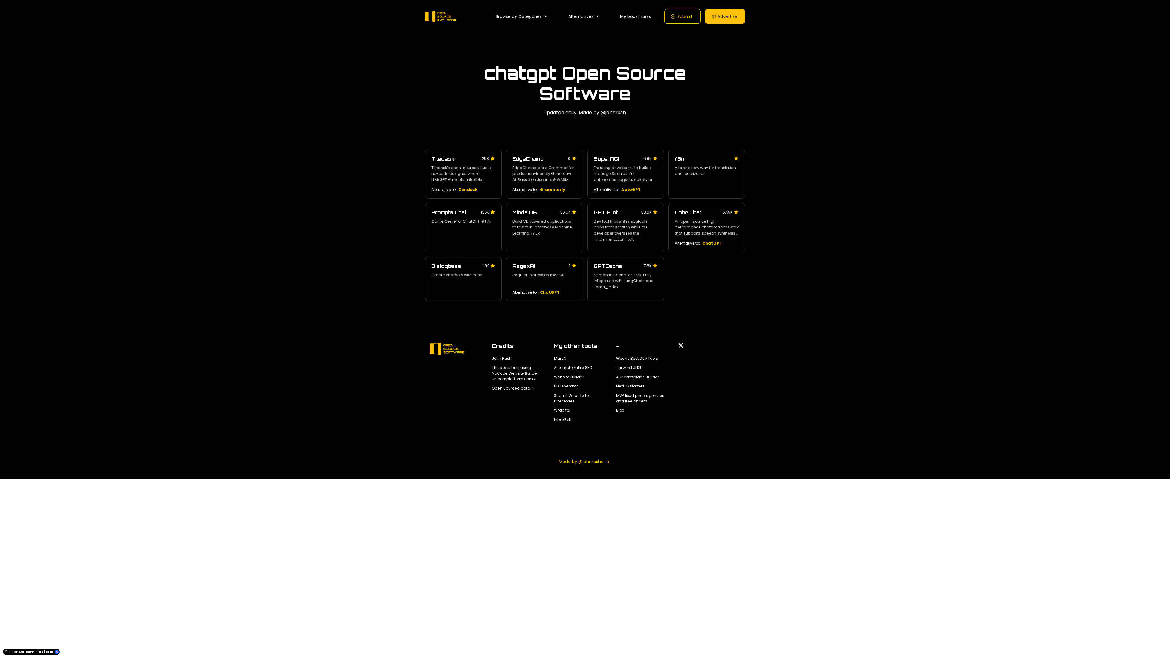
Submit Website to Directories (571, 398)
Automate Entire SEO (573, 367)
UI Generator (566, 386)
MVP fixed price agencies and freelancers (640, 398)
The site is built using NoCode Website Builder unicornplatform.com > (515, 373)
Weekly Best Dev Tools (637, 358)
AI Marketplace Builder (637, 377)
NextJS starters (630, 386)
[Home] (442, 16)
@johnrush (613, 112)
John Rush (502, 358)
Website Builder (569, 377)
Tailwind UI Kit (628, 367)
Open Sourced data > (512, 388)
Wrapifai (562, 410)
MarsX (560, 358)
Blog (620, 410)
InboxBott (563, 419)
